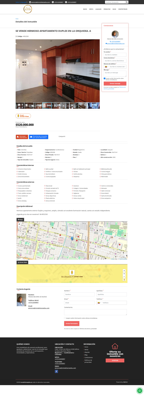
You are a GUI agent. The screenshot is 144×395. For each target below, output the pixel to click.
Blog (114, 9)
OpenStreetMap (123, 259)
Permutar (107, 9)
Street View (24, 116)
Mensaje (106, 70)
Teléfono (99, 299)
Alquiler (98, 9)
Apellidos (100, 291)
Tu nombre (107, 52)
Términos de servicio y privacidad (88, 328)
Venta (91, 9)
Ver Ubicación (66, 276)
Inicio (85, 9)
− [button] (19, 227)
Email (66, 299)
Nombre (67, 291)
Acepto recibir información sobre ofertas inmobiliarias (81, 318)
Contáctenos (122, 9)
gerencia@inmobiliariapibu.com (40, 2)
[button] (98, 41)
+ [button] (19, 224)
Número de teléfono (110, 64)
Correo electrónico (109, 58)
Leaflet (112, 259)
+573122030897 (58, 2)
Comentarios (68, 307)
